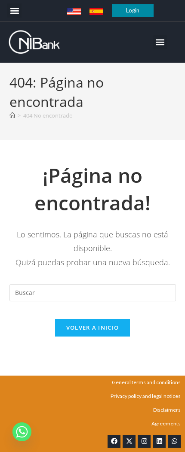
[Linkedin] (159, 441)
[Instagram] (144, 441)
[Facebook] (114, 441)
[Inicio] (12, 115)
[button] (14, 10)
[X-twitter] (129, 441)
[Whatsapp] (174, 441)
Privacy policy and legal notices (146, 396)
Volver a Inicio (92, 327)
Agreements (166, 423)
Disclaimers (167, 409)
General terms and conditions (146, 382)
